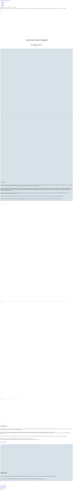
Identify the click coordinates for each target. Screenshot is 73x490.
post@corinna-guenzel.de (3, 486)
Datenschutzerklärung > (3, 487)
